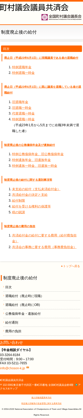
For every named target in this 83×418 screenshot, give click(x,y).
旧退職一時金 (21, 107)
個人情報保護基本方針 (41, 397)
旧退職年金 (20, 102)
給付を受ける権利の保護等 (31, 206)
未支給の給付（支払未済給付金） (36, 189)
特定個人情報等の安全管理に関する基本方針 (41, 403)
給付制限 (18, 200)
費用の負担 (13, 331)
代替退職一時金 (23, 113)
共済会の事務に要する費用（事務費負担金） (44, 247)
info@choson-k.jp (12, 368)
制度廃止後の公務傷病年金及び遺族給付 (29, 145)
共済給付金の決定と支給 (30, 194)
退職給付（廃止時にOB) (22, 305)
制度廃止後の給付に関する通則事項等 (28, 179)
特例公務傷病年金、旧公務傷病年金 (38, 154)
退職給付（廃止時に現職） (24, 296)
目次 (8, 287)
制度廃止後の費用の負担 (19, 226)
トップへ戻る (71, 266)
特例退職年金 (21, 67)
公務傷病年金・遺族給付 (23, 313)
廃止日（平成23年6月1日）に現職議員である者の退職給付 (41, 57)
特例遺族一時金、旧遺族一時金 (34, 165)
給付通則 (11, 322)
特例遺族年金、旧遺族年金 (31, 160)
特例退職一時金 (23, 72)
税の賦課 (18, 212)
